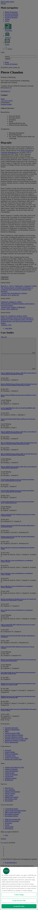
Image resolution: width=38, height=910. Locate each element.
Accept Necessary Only (19, 900)
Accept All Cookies (19, 906)
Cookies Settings (19, 894)
